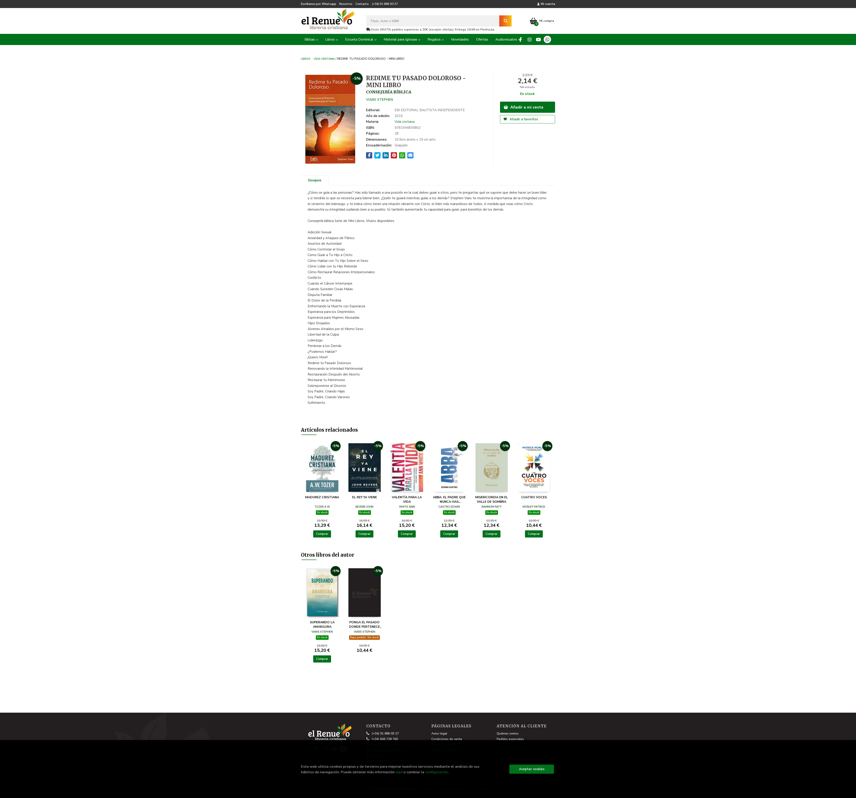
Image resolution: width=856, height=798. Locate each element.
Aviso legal (439, 733)
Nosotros (345, 4)
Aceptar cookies (532, 769)
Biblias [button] (310, 39)
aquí (399, 772)
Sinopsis (314, 180)
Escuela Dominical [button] (359, 39)
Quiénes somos (508, 733)
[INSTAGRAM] (529, 39)
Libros (305, 58)
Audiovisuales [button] (506, 39)
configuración (436, 772)
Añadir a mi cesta (526, 107)
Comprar (322, 534)
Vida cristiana (324, 58)
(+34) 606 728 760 (385, 739)
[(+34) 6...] (547, 39)
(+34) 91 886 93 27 (385, 4)
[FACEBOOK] (520, 39)
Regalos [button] (435, 39)
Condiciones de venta (446, 739)
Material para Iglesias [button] (401, 39)
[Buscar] (505, 21)
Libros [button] (330, 39)
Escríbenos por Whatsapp (318, 4)
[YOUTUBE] (538, 39)
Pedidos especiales (510, 739)
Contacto (362, 4)
